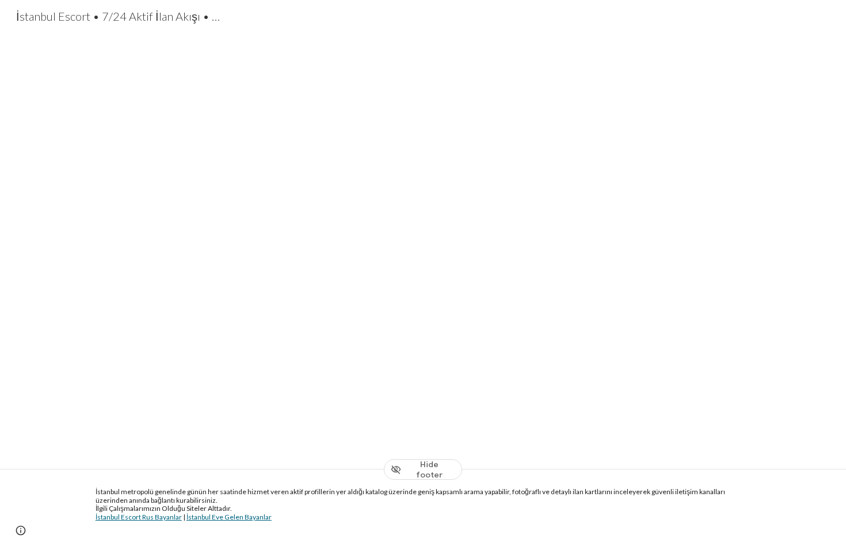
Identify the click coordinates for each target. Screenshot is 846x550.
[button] (21, 530)
